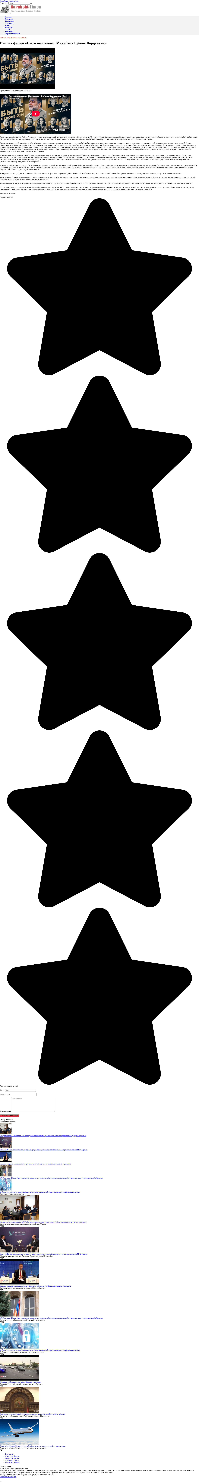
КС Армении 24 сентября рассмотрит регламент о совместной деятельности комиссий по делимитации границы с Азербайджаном (51, 1178)
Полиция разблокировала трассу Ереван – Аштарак (20, 1382)
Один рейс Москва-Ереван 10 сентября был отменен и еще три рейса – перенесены (33, 1446)
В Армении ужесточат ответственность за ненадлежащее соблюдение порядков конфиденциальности (40, 1192)
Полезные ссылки (12, 1460)
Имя (2, 1090)
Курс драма (9, 1454)
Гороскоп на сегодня (8, 1477)
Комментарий (5, 1111)
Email (3, 1094)
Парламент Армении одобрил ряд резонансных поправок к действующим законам (32, 1414)
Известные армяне (12, 1458)
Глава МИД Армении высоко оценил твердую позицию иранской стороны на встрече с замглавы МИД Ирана (43, 1150)
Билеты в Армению (12, 1462)
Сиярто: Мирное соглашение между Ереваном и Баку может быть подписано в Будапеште (35, 1164)
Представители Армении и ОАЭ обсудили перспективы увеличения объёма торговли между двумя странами (43, 1136)
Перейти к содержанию (9, 1)
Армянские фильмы (12, 1456)
